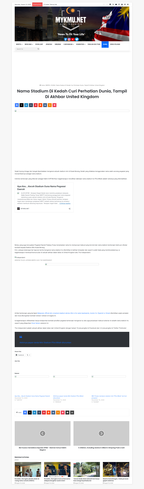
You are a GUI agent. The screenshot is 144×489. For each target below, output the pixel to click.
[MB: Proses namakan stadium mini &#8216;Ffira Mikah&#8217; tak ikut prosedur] (110, 385)
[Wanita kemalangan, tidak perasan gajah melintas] (116, 469)
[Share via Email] (67, 412)
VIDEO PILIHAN (115, 44)
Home (43, 85)
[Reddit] (40, 105)
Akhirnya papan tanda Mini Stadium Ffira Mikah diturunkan (45, 342)
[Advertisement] (72, 67)
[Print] (72, 412)
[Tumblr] (31, 105)
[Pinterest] (36, 105)
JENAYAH (49, 44)
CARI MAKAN (68, 44)
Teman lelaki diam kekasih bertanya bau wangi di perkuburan (86, 480)
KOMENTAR (80, 44)
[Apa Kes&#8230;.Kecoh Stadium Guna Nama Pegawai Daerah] (33, 385)
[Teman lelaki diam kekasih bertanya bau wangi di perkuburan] (86, 469)
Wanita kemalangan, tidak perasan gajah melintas (115, 480)
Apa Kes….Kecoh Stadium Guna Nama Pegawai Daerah (32, 396)
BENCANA (28, 44)
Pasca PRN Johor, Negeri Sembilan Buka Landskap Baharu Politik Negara (65, 4)
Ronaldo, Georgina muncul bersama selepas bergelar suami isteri (57, 480)
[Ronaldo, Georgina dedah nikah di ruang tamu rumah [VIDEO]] (28, 469)
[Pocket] (54, 105)
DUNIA (105, 44)
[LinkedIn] (26, 105)
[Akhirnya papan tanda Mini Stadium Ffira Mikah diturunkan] (71, 385)
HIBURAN (58, 44)
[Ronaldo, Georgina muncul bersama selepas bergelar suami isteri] (57, 469)
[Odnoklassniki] (50, 105)
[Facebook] (17, 105)
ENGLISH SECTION (94, 44)
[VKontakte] (45, 105)
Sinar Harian (35, 323)
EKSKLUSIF (39, 44)
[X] (22, 105)
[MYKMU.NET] (72, 24)
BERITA (18, 44)
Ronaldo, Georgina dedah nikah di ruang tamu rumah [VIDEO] (27, 480)
